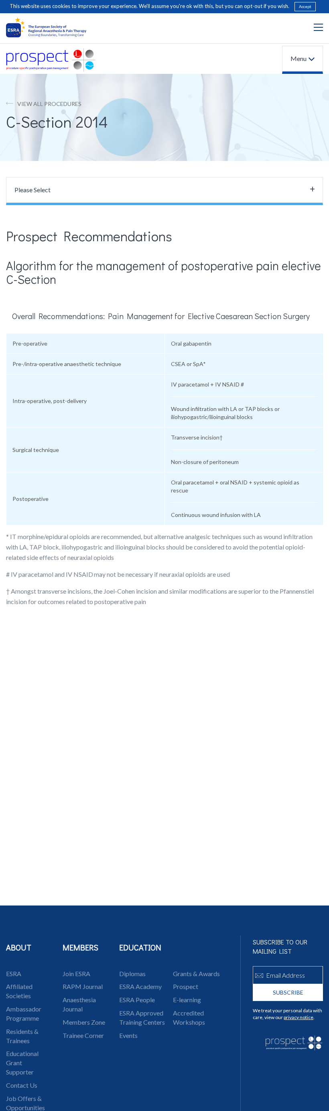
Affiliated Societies (19, 991)
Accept (305, 6)
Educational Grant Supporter (22, 1063)
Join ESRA (76, 973)
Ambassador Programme (23, 1013)
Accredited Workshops (189, 1017)
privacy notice (298, 1017)
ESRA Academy (140, 986)
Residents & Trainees (22, 1036)
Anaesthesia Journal (79, 1004)
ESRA (13, 973)
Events (128, 1035)
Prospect (185, 986)
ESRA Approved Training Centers (142, 1017)
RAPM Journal (83, 986)
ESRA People (137, 999)
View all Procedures (49, 103)
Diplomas (132, 973)
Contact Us (21, 1085)
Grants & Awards (196, 973)
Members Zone (84, 1022)
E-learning (187, 999)
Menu (298, 58)
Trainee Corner (83, 1035)
